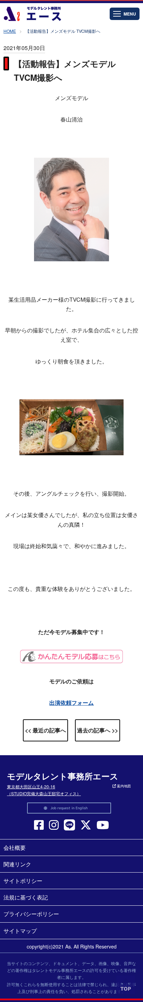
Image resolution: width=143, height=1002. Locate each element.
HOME (9, 31)
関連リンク (17, 864)
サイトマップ (20, 931)
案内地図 (123, 786)
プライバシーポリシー (31, 914)
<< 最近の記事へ (45, 730)
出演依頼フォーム (71, 703)
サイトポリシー (22, 881)
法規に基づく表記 (25, 897)
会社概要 (14, 848)
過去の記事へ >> (97, 730)
